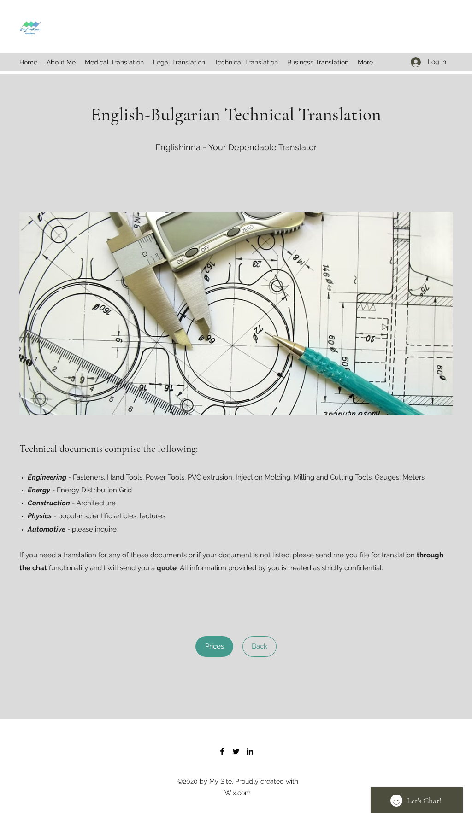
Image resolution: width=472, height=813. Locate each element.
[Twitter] (236, 751)
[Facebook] (222, 751)
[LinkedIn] (249, 751)
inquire (106, 529)
